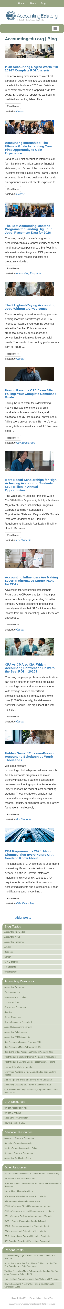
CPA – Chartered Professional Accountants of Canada (28, 1216)
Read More (13, 106)
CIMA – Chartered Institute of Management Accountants (28, 1211)
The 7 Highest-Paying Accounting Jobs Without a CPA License (30, 306)
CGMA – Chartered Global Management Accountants (27, 1206)
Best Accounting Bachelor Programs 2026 (23, 1042)
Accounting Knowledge (14, 932)
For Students (23, 540)
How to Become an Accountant (18, 1022)
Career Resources (12, 1017)
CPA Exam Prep (25, 442)
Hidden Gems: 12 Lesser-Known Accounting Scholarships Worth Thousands (29, 757)
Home (21, 3)
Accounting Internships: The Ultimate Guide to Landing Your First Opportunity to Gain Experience (28, 148)
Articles (7, 947)
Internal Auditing (11, 1002)
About (33, 3)
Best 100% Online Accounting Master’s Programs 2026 (28, 1052)
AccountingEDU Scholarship (17, 1037)
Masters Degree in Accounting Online (21, 1148)
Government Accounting (15, 1007)
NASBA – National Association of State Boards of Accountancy (31, 1173)
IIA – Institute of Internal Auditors (18, 1191)
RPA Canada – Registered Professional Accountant (27, 1241)
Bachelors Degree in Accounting (18, 1143)
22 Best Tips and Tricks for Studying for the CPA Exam (28, 1080)
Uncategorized (11, 972)
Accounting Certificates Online (17, 1158)
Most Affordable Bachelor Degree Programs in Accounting (30, 1057)
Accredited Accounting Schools (18, 1027)
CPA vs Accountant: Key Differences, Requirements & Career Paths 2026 (31, 1091)
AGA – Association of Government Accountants (25, 1196)
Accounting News (12, 937)
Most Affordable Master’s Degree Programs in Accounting (29, 1062)
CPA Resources (14, 1101)
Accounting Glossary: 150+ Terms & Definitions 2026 (27, 1085)
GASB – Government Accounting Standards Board (26, 1226)
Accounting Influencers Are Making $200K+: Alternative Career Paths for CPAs (31, 581)
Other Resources (15, 1167)
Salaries (8, 1012)
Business (8, 952)
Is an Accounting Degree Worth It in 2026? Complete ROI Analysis (31, 68)
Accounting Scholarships (15, 1032)
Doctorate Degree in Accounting (18, 1153)
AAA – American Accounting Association (22, 1201)
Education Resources (18, 1132)
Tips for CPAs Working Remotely (18, 1067)
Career (20, 111)
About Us (23, 1298)
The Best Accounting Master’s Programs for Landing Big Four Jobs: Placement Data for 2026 (28, 229)
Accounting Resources (19, 981)
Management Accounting (15, 997)
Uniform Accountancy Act (15, 1108)
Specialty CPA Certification (16, 1118)
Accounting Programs (28, 273)
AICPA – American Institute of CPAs (19, 1178)
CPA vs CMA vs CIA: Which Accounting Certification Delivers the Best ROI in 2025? (30, 668)
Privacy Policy (35, 1298)
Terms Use (48, 1298)
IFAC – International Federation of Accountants (25, 1231)
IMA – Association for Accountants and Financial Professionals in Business (33, 1184)
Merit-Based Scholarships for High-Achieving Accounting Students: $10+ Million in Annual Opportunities (31, 485)
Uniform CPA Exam (12, 1113)
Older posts (21, 917)
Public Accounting (12, 992)
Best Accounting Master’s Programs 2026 (22, 1047)
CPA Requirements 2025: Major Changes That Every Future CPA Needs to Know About (29, 854)
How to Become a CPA (14, 1123)
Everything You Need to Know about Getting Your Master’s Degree (30, 1073)
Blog (43, 3)
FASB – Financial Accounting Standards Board (25, 1221)
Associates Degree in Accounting (19, 1138)
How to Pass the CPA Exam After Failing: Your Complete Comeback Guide (30, 394)
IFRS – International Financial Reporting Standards (27, 1236)
